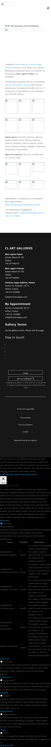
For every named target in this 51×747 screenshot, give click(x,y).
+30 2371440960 (12, 278)
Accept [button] (26, 474)
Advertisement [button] (6, 711)
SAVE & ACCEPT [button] (6, 745)
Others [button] (3, 730)
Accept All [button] (33, 474)
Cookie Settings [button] (6, 474)
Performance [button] (5, 677)
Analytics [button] (4, 693)
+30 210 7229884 (12, 216)
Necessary (7, 523)
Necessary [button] (4, 520)
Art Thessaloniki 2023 (18, 85)
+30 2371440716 (12, 263)
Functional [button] (4, 658)
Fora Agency (32, 440)
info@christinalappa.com (30, 213)
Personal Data (25, 418)
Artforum (18, 64)
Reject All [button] (19, 474)
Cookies (25, 432)
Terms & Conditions (25, 425)
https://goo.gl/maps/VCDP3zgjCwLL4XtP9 (23, 204)
